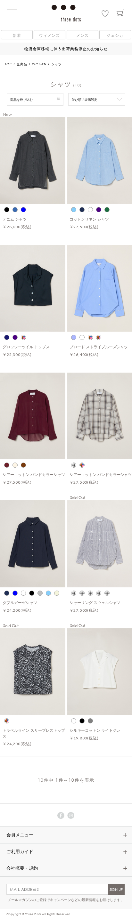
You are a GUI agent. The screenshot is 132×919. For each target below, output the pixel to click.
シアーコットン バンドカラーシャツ (34, 474)
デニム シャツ (15, 219)
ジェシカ (115, 35)
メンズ (82, 35)
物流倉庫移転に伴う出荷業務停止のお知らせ (66, 49)
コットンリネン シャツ (89, 219)
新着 (17, 35)
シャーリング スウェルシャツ (95, 602)
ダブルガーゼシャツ (20, 602)
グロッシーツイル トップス (26, 347)
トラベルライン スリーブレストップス (34, 733)
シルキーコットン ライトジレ (95, 730)
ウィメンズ (49, 35)
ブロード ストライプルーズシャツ (99, 347)
